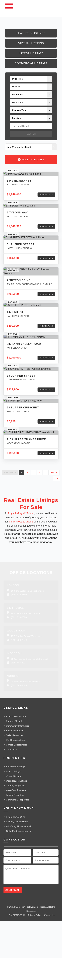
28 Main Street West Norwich (25, 681)
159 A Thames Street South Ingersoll (29, 659)
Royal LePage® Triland (21, 513)
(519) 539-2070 (19, 640)
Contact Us (11, 749)
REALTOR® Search (16, 716)
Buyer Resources (14, 730)
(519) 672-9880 (19, 594)
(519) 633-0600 (19, 617)
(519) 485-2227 (19, 662)
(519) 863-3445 (19, 685)
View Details (46, 194)
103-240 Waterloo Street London (27, 591)
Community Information (18, 726)
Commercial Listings (31, 63)
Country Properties (15, 785)
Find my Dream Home (17, 821)
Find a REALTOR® (15, 817)
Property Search (14, 721)
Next (54, 472)
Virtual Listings (31, 43)
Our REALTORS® (17, 915)
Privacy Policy (34, 915)
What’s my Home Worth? (18, 826)
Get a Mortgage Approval (18, 831)
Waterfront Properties (17, 790)
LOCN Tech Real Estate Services (29, 907)
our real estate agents (21, 521)
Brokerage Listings (15, 766)
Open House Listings (16, 781)
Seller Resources (14, 735)
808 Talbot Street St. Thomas (25, 613)
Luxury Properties (15, 795)
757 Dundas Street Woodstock (26, 636)
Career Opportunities (16, 744)
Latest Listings (31, 53)
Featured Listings (31, 33)
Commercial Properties (17, 799)
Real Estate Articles (15, 740)
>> (56, 478)
